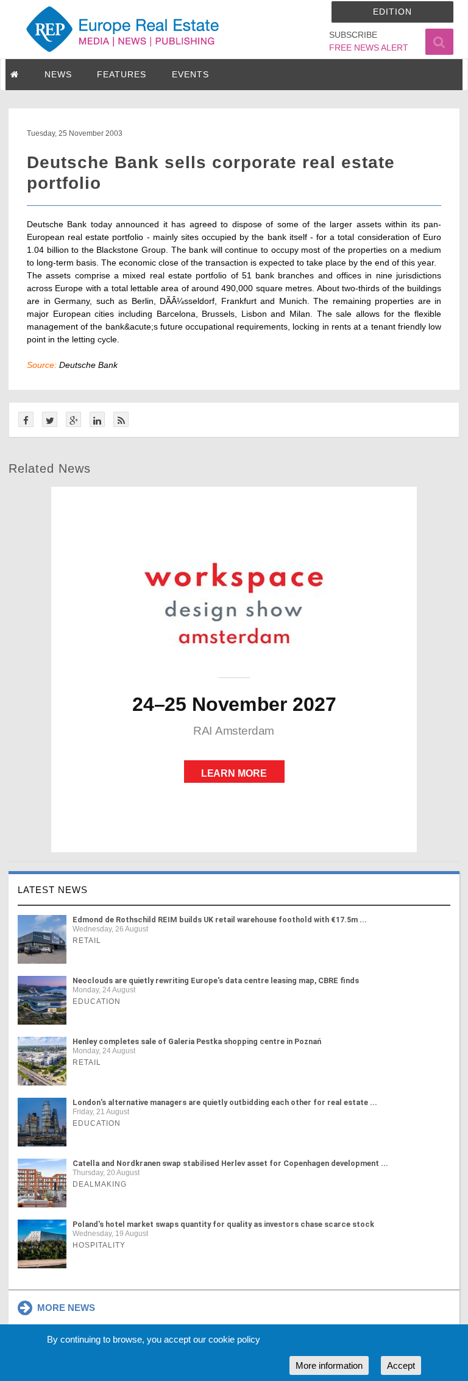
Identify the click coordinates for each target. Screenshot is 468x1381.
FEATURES (121, 74)
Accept (401, 1365)
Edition (392, 11)
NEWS (58, 74)
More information (329, 1365)
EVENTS (190, 74)
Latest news (53, 890)
